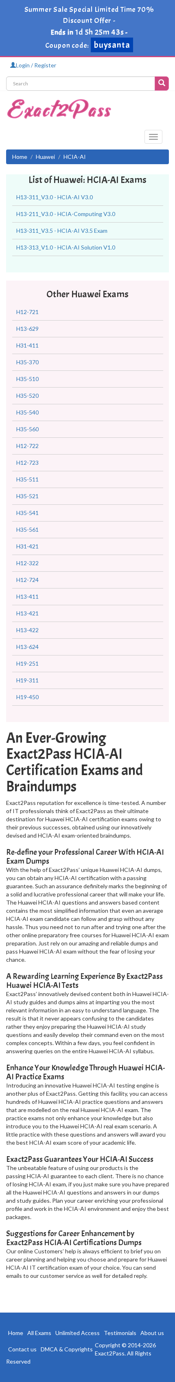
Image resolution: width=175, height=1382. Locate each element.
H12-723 (27, 462)
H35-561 (27, 529)
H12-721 (27, 311)
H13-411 (27, 596)
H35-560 (27, 429)
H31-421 (27, 546)
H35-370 (27, 362)
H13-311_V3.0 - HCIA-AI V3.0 (54, 197)
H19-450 (27, 696)
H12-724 (27, 579)
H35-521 (27, 496)
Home (19, 156)
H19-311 (27, 680)
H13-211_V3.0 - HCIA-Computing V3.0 (65, 213)
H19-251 (27, 663)
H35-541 (27, 512)
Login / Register (36, 65)
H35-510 (27, 378)
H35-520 (27, 395)
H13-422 (27, 629)
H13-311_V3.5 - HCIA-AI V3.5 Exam (61, 230)
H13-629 (27, 328)
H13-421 (27, 613)
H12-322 (27, 562)
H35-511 (27, 479)
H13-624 (27, 646)
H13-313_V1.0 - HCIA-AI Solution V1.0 (65, 247)
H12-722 (27, 445)
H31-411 (27, 345)
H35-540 (27, 412)
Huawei (45, 156)
